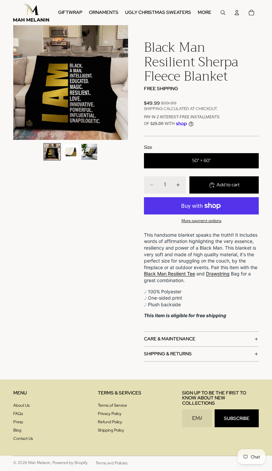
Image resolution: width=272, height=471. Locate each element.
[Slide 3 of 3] (89, 152)
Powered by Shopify (70, 462)
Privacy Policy (109, 413)
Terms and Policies (111, 463)
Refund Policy (110, 422)
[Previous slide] (20, 82)
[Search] (223, 12)
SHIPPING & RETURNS (168, 354)
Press (18, 422)
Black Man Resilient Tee (169, 273)
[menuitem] (204, 12)
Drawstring (218, 273)
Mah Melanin (39, 462)
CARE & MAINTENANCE (169, 339)
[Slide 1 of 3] (52, 152)
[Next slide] (120, 82)
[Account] (237, 12)
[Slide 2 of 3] (71, 152)
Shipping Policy (111, 430)
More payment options (201, 220)
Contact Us (23, 438)
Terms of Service (112, 405)
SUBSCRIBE (236, 418)
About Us (21, 405)
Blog (17, 430)
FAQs (18, 413)
